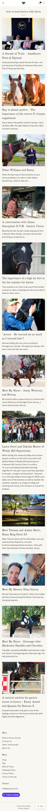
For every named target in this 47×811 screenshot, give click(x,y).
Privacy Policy (8, 773)
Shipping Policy (8, 770)
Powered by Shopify (23, 806)
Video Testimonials (10, 744)
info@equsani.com (10, 788)
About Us (6, 748)
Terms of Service (9, 776)
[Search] (44, 3)
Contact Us (7, 741)
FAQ (3, 763)
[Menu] (3, 3)
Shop (4, 759)
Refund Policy (8, 766)
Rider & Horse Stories (11, 738)
